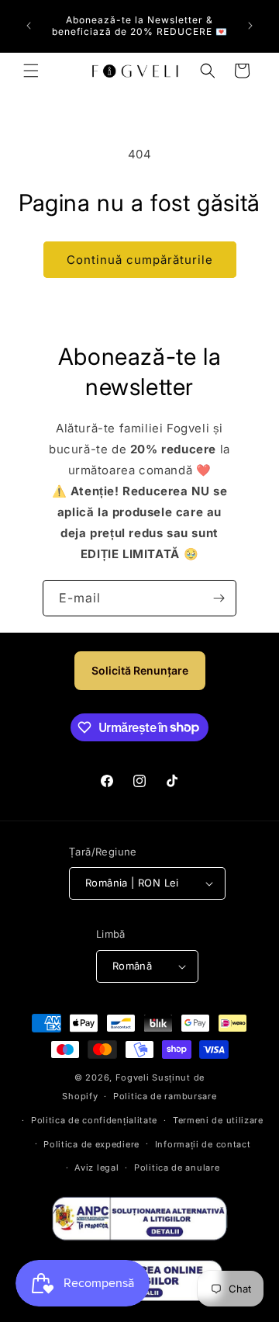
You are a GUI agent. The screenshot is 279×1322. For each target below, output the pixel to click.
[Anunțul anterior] (29, 26)
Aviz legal (96, 1167)
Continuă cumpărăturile (140, 259)
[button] (31, 71)
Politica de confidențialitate (94, 1120)
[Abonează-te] (219, 598)
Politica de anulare (176, 1167)
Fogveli (132, 1077)
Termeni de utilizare (218, 1120)
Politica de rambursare (164, 1096)
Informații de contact (203, 1144)
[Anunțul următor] (250, 26)
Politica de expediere (91, 1144)
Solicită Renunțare (139, 670)
